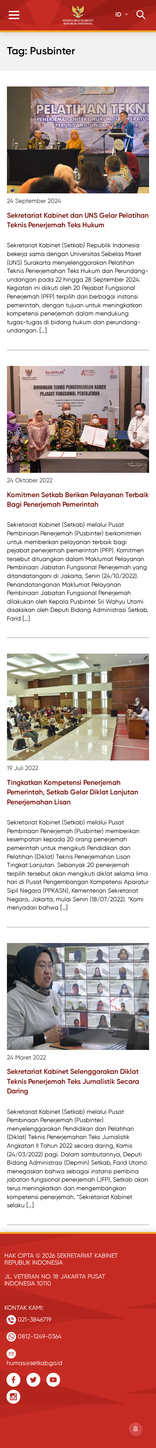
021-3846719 (33, 1319)
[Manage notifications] (136, 1429)
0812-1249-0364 (39, 1336)
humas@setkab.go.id (34, 1360)
